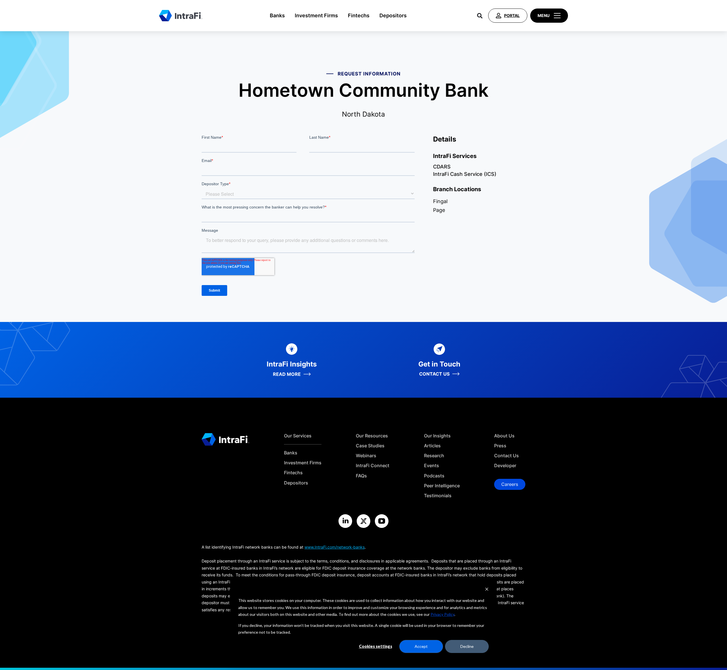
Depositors (393, 15)
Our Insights (437, 436)
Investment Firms (316, 15)
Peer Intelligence (442, 485)
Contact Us (506, 455)
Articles (432, 445)
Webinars (366, 455)
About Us (504, 436)
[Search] (479, 16)
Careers (509, 484)
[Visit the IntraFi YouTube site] (381, 521)
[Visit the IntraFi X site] (363, 521)
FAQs (361, 476)
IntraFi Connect (372, 465)
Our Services (298, 436)
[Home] (180, 15)
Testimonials (438, 495)
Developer (505, 465)
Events (431, 465)
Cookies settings (375, 646)
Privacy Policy (442, 614)
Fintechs (358, 15)
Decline (467, 646)
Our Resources (372, 436)
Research (434, 455)
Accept (421, 646)
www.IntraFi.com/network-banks (334, 547)
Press (500, 445)
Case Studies (370, 445)
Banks (277, 15)
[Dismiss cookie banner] (487, 589)
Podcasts (434, 476)
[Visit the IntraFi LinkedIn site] (345, 521)
